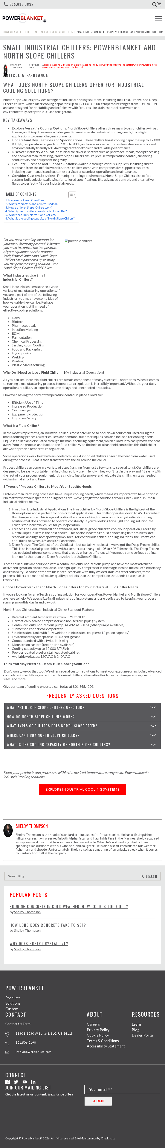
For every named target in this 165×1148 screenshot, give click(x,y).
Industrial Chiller (131, 64)
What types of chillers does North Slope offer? (37, 211)
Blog (135, 1030)
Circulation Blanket (71, 64)
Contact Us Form (18, 1024)
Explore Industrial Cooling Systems (82, 789)
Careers (93, 1024)
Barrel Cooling (52, 64)
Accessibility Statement (106, 1046)
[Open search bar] (154, 4)
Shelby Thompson (16, 66)
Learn (136, 1024)
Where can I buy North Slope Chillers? (32, 215)
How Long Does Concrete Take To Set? (48, 925)
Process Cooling (55, 67)
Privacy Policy (98, 1030)
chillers (31, 286)
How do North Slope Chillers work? (30, 207)
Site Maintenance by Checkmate (95, 1138)
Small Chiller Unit (74, 67)
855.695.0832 (18, 4)
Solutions (12, 1003)
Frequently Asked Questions (26, 200)
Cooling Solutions (111, 64)
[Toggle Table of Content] (70, 194)
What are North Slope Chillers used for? (33, 204)
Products (12, 998)
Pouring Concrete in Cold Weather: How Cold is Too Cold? (69, 906)
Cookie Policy (98, 1035)
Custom (11, 1009)
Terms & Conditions (103, 1040)
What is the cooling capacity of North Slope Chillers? (41, 218)
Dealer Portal (143, 1035)
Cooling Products (92, 64)
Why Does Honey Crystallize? (39, 943)
